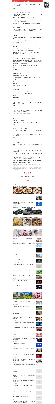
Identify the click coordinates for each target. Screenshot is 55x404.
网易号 (17, 1)
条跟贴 (27, 180)
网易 (14, 1)
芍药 (15, 14)
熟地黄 (22, 103)
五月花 (14, 27)
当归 (25, 144)
